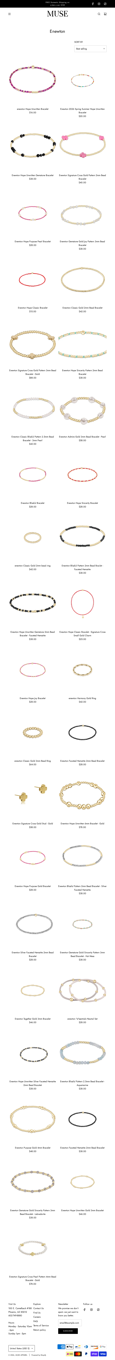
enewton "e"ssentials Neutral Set (82, 1018)
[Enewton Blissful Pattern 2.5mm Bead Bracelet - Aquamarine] (82, 1053)
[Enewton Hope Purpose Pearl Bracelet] (32, 213)
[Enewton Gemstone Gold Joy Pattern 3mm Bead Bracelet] (82, 213)
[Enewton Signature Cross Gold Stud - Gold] (32, 795)
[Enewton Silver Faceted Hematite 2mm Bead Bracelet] (32, 924)
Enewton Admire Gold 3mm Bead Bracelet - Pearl (82, 436)
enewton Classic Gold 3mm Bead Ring (32, 761)
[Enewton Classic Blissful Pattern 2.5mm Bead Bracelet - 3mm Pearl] (32, 408)
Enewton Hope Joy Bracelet (32, 698)
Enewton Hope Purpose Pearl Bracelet (33, 241)
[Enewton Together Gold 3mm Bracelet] (32, 990)
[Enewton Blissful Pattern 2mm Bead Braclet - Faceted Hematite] (82, 537)
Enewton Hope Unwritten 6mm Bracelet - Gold (82, 823)
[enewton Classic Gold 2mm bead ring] (32, 537)
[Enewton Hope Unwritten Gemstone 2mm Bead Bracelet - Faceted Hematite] (32, 603)
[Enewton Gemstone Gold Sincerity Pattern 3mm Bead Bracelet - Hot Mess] (82, 924)
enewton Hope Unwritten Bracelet (32, 109)
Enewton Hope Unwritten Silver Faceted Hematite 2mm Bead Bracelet (33, 1083)
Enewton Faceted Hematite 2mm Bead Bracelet (82, 761)
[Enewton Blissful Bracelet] (32, 474)
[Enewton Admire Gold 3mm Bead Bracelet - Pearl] (82, 408)
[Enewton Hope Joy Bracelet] (32, 670)
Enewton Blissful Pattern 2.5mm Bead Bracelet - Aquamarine (82, 1083)
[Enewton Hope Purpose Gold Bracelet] (32, 857)
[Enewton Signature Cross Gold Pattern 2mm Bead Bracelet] (82, 147)
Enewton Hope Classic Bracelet (32, 307)
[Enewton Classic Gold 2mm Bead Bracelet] (82, 279)
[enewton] (82, 990)
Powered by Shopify (39, 1355)
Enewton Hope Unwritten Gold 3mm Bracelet (82, 1210)
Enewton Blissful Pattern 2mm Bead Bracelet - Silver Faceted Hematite (82, 888)
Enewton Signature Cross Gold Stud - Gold (32, 823)
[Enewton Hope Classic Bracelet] (32, 279)
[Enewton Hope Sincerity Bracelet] (82, 474)
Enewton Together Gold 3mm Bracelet (32, 1018)
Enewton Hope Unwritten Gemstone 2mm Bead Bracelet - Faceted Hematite (33, 633)
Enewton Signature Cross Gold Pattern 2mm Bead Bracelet (82, 177)
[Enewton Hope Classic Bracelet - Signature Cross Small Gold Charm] (82, 603)
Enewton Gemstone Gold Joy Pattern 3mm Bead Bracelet (82, 243)
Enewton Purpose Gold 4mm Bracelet (32, 1147)
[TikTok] (105, 3)
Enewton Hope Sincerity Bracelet (82, 503)
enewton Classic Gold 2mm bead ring (32, 565)
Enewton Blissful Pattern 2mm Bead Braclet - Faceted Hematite (82, 567)
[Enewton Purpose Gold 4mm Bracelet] (32, 1119)
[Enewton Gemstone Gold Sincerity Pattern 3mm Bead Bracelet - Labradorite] (32, 1182)
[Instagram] (99, 3)
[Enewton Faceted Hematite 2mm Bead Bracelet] (82, 732)
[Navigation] (9, 14)
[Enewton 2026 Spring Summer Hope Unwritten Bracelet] (82, 80)
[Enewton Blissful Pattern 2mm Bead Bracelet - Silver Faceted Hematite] (82, 857)
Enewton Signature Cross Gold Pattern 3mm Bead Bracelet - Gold (32, 372)
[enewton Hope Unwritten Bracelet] (32, 80)
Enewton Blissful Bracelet (32, 503)
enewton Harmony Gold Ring (82, 698)
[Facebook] (93, 3)
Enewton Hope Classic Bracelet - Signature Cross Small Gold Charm (82, 633)
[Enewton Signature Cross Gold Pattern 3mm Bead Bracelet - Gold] (32, 342)
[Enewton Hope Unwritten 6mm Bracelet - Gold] (82, 795)
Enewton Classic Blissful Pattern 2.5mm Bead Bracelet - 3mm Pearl (33, 438)
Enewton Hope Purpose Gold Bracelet (33, 886)
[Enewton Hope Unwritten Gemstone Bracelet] (32, 147)
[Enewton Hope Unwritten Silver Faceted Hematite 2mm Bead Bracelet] (32, 1053)
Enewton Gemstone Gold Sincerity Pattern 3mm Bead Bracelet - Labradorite (32, 1212)
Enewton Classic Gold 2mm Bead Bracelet (82, 307)
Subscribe (68, 1331)
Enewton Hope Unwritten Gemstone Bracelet (32, 175)
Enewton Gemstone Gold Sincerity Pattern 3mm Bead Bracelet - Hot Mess (82, 954)
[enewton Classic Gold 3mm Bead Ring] (32, 732)
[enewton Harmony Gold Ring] (82, 670)
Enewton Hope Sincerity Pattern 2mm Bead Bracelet (82, 372)
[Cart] (105, 14)
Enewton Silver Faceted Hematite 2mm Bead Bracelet (33, 954)
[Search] (99, 14)
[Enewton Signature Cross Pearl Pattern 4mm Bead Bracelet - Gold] (32, 1248)
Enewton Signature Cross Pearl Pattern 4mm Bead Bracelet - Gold (32, 1278)
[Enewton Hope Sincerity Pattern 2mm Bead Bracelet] (82, 342)
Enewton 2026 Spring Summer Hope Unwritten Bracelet (82, 110)
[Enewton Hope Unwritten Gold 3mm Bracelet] (82, 1182)
